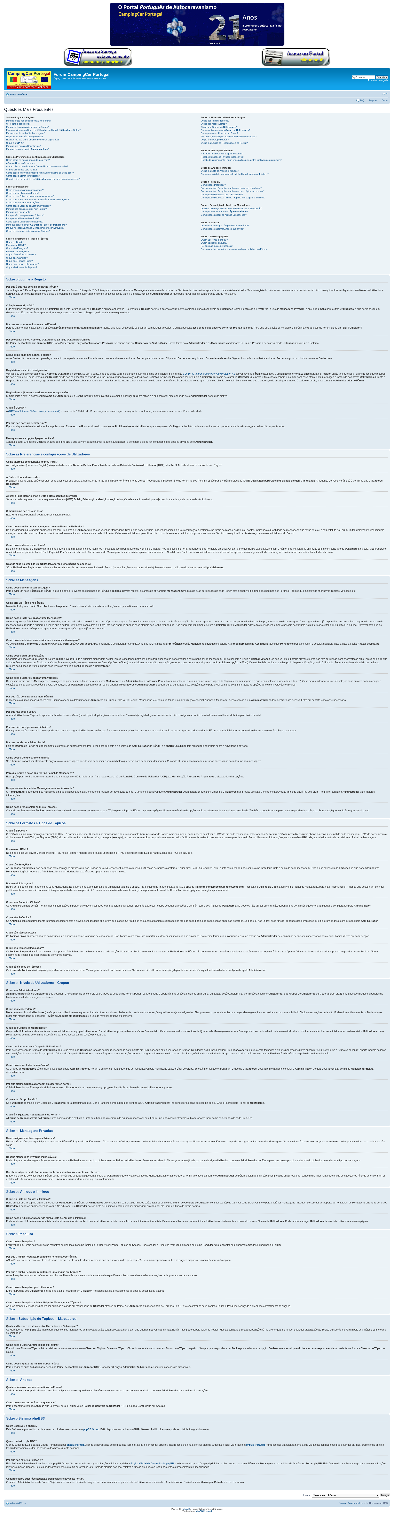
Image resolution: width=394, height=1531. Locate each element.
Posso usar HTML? (16, 245)
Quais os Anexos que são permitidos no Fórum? (225, 225)
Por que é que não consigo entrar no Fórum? (28, 120)
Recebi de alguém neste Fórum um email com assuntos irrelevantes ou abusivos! (241, 160)
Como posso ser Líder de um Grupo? (219, 133)
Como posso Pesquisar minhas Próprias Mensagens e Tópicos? (233, 197)
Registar (373, 100)
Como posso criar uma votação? (22, 202)
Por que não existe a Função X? (217, 246)
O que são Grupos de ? (219, 127)
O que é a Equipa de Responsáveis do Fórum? (224, 143)
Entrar (385, 100)
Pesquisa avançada (378, 80)
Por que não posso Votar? (19, 212)
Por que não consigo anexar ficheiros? (25, 215)
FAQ (362, 100)
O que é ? (15, 143)
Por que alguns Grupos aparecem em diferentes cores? (229, 136)
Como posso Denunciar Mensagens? (24, 221)
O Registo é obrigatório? (18, 124)
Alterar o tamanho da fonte (385, 94)
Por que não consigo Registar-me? (23, 146)
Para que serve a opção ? (27, 149)
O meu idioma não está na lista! (21, 169)
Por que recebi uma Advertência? (22, 218)
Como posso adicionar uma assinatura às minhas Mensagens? (37, 199)
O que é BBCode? (15, 242)
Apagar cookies (355, 1503)
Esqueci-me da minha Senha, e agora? (25, 133)
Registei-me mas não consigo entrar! (24, 136)
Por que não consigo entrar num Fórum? (26, 209)
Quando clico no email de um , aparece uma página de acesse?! (43, 179)
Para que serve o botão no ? (36, 225)
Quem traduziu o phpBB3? (214, 243)
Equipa (342, 1503)
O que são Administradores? (215, 120)
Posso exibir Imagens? (17, 251)
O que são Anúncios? (16, 258)
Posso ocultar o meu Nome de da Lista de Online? (43, 130)
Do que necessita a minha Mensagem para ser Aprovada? (35, 228)
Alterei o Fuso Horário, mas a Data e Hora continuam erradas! (37, 166)
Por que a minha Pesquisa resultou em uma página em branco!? (233, 191)
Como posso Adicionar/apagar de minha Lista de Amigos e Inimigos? (235, 174)
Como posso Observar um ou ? (224, 211)
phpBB (186, 1509)
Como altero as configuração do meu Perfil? (28, 160)
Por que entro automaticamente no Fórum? (27, 127)
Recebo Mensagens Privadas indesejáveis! (222, 157)
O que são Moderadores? (214, 124)
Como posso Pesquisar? (213, 185)
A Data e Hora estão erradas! (20, 163)
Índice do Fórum (18, 94)
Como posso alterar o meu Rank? (23, 176)
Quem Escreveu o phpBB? (214, 240)
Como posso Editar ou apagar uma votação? (28, 206)
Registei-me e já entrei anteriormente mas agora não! (32, 139)
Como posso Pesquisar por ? (222, 194)
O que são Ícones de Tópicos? (21, 267)
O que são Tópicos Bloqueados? (22, 264)
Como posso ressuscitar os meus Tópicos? (28, 231)
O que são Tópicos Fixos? (19, 261)
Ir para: (306, 1495)
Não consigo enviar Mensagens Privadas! (222, 153)
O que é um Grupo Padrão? (215, 139)
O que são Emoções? (17, 248)
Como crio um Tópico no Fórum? (22, 193)
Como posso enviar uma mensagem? (25, 190)
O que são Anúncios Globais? (21, 254)
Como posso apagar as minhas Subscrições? (223, 215)
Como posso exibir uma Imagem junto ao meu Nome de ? (40, 172)
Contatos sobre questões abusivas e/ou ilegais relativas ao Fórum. (234, 249)
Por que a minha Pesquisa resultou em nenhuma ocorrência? (231, 188)
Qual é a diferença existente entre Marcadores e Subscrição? (231, 208)
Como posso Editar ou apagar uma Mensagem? (30, 196)
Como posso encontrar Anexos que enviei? (222, 229)
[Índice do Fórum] (29, 79)
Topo (12, 297)
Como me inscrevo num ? (225, 130)
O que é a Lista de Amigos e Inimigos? (220, 171)
